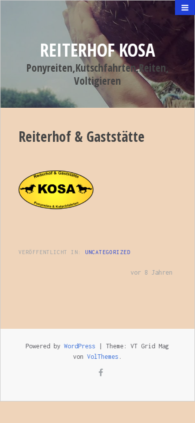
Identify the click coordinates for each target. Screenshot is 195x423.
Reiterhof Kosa (97, 50)
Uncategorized (107, 252)
